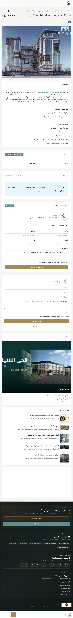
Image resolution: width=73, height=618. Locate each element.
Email (66, 240)
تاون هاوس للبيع (34, 564)
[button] (9, 11)
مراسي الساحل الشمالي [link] (61, 396)
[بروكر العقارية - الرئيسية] (69, 3)
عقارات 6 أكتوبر (12, 543)
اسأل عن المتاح (36, 523)
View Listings (9, 205)
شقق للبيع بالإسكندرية (64, 543)
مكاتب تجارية (55, 11)
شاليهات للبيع (52, 564)
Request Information (37, 267)
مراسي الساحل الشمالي (36, 585)
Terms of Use (64, 262)
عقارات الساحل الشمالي (63, 547)
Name (66, 231)
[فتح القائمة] (4, 3)
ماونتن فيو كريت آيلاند (36, 588)
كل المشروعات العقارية (36, 595)
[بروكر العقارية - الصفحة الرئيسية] (66, 605)
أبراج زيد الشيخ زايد (36, 582)
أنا (34, 240)
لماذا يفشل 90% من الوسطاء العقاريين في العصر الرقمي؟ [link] (42, 446)
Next (5, 366)
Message (65, 248)
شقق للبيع (66, 564)
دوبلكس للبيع (43, 564)
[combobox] (20, 244)
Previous (68, 366)
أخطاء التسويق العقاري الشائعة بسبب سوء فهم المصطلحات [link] (42, 435)
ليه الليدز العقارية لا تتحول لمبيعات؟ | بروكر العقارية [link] (44, 415)
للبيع (69, 22)
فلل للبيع (59, 564)
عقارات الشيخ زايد (23, 543)
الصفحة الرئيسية (65, 11)
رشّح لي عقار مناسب (36, 518)
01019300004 (52, 218)
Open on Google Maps (15, 154)
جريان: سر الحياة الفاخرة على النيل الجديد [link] (47, 455)
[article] (36, 373)
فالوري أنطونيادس (36, 591)
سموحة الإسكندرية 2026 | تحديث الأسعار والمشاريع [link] (44, 426)
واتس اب (30, 218)
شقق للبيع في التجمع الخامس (50, 543)
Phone (33, 231)
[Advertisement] (36, 482)
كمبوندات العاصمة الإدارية (35, 543)
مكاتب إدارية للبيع (24, 564)
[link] (36, 367)
